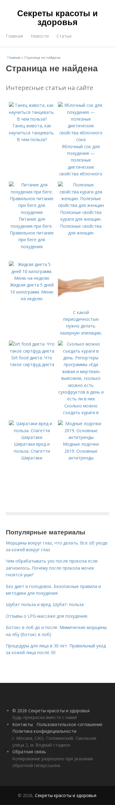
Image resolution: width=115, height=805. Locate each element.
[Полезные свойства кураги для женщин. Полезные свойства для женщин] (81, 205)
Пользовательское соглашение (69, 724)
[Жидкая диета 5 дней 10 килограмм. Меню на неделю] (32, 278)
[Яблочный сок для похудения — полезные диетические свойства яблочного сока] (81, 139)
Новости (40, 36)
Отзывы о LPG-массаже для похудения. (47, 616)
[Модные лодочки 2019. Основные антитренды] (81, 437)
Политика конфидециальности (44, 731)
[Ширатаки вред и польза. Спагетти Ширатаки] (32, 437)
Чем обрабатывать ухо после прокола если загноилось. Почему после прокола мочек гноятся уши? (52, 568)
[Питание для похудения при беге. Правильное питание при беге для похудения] (32, 212)
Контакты (22, 724)
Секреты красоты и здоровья (57, 17)
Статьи (63, 36)
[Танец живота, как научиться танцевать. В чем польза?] (32, 119)
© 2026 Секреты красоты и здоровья (51, 710)
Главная (14, 36)
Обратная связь (29, 751)
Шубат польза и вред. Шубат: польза (45, 604)
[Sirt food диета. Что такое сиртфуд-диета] (32, 351)
